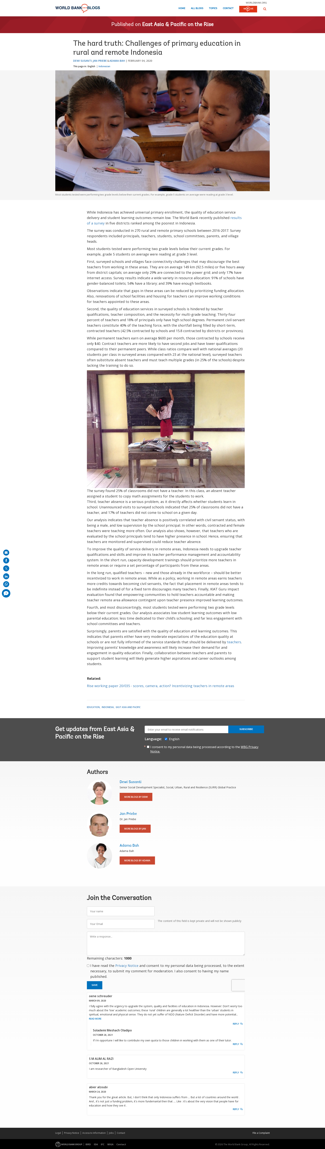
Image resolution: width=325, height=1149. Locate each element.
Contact (228, 8)
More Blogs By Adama (137, 860)
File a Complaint (261, 1133)
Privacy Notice (126, 965)
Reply (236, 1023)
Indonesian (104, 66)
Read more (95, 1018)
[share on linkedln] (6, 576)
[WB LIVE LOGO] (248, 9)
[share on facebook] (6, 560)
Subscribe (246, 729)
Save (95, 985)
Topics (213, 8)
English (91, 66)
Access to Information (94, 1133)
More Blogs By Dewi (136, 796)
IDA (96, 1144)
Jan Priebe (100, 60)
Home (181, 8)
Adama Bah (117, 60)
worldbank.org (256, 3)
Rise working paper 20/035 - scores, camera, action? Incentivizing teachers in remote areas (160, 686)
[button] (264, 9)
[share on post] (6, 568)
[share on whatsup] (6, 584)
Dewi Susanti (82, 60)
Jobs (111, 1133)
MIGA (110, 1144)
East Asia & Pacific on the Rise (178, 24)
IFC (102, 1144)
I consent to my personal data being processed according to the (204, 749)
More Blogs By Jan (135, 828)
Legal (58, 1133)
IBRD (88, 1144)
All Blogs (197, 8)
